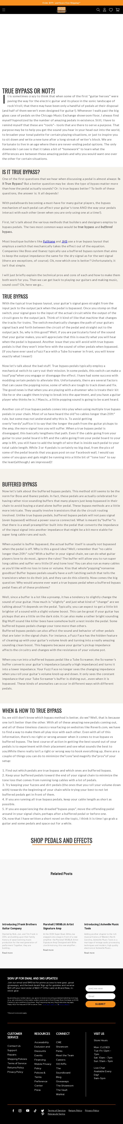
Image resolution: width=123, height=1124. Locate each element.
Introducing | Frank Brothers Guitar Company (19, 926)
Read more (7, 953)
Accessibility (41, 1042)
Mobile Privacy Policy (42, 1066)
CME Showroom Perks (62, 1047)
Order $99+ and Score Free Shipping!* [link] (61, 3)
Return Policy (75, 1110)
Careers (60, 1059)
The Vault (61, 1090)
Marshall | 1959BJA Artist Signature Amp (58, 926)
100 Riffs (61, 1064)
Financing (40, 1059)
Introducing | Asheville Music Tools (101, 926)
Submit (100, 1004)
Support (12, 1050)
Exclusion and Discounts (42, 1049)
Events (38, 1055)
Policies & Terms (39, 1075)
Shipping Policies (17, 1059)
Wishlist (60, 1094)
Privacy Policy (64, 1004)
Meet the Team (65, 1055)
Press (37, 1090)
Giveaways (62, 1081)
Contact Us (14, 1045)
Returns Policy (16, 1067)
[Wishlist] (111, 9)
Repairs (12, 1054)
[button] (3, 9)
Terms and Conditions (49, 1004)
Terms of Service (17, 1063)
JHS (65, 241)
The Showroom (65, 1085)
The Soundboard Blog (63, 1073)
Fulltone (49, 241)
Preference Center (41, 1083)
